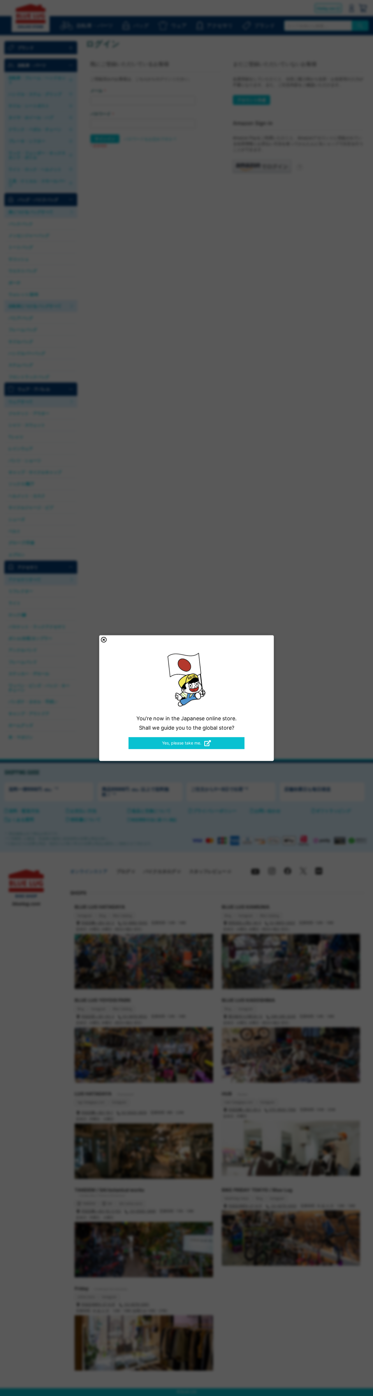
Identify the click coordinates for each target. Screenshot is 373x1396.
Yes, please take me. (181, 742)
